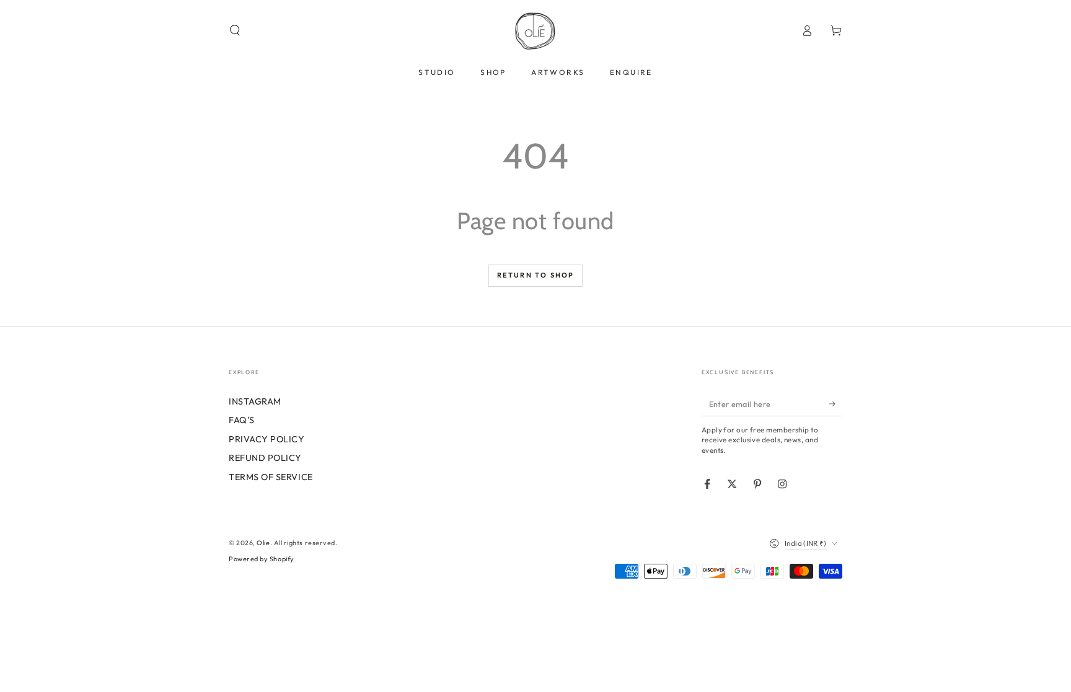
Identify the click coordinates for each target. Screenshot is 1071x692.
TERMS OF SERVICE (271, 477)
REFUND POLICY (265, 457)
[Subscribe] (835, 404)
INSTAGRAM (255, 401)
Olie (263, 542)
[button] (235, 30)
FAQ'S (242, 420)
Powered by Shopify (261, 558)
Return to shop (536, 275)
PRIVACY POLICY (267, 439)
